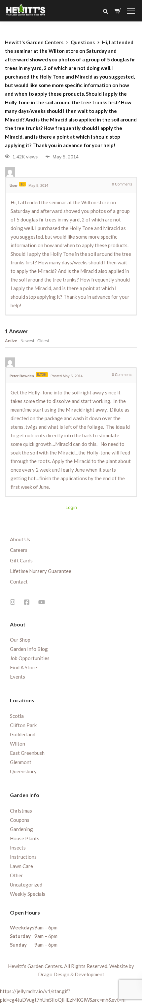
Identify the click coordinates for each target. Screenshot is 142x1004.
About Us (20, 539)
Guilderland (22, 734)
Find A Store (23, 667)
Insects (18, 848)
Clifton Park (23, 725)
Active (11, 341)
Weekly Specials (27, 894)
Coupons (19, 820)
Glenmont (20, 762)
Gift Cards (21, 560)
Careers (18, 550)
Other (16, 875)
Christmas (21, 811)
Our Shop (20, 640)
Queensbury (23, 771)
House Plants (24, 838)
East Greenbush (27, 753)
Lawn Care (21, 866)
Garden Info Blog (29, 649)
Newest (27, 341)
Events (17, 677)
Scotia (17, 716)
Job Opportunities (30, 658)
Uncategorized (26, 884)
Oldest (43, 341)
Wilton (17, 744)
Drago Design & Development (71, 974)
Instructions (23, 857)
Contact (19, 582)
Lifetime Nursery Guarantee (40, 571)
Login (71, 507)
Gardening (21, 829)
